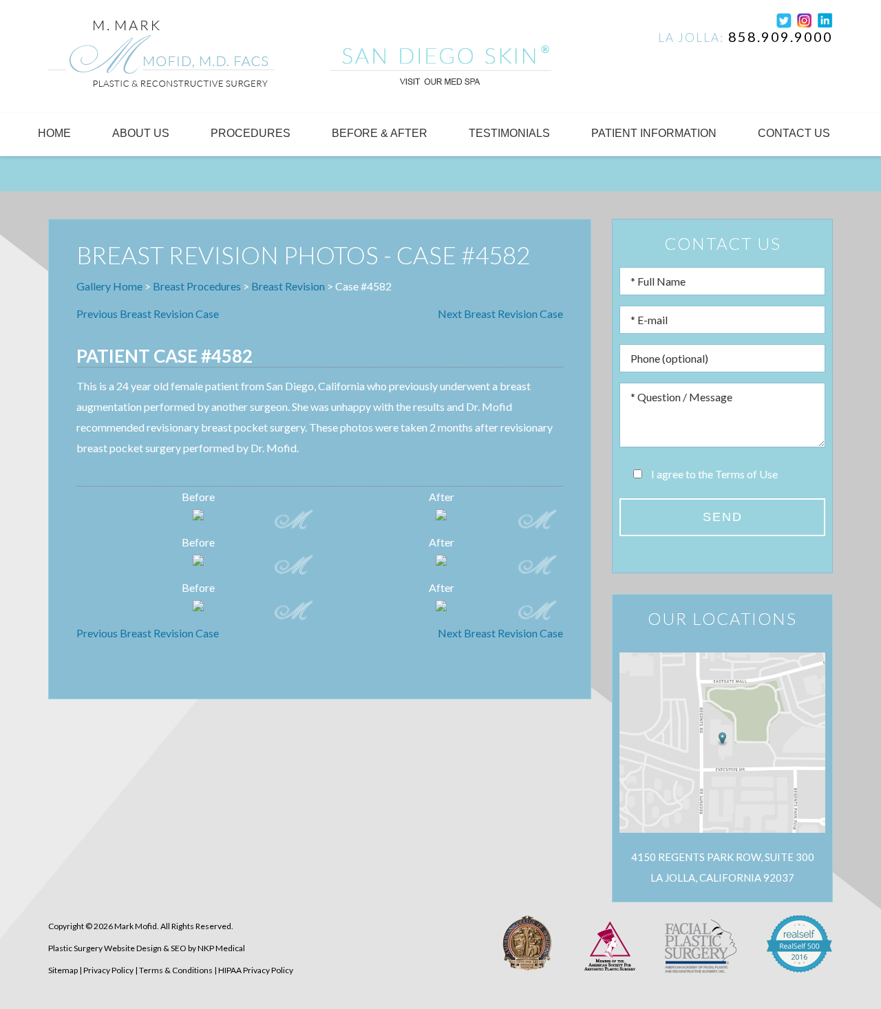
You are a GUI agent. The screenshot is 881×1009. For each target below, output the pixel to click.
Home (54, 133)
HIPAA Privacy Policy (255, 970)
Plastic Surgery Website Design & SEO (117, 948)
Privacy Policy (108, 970)
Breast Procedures (197, 286)
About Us (140, 133)
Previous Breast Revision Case (147, 313)
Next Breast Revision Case (500, 313)
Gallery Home (109, 286)
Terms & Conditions (176, 970)
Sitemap (63, 970)
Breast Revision (288, 286)
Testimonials (509, 133)
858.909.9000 (780, 36)
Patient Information (654, 133)
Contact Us (794, 133)
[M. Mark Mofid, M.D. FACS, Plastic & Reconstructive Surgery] (161, 59)
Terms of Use (746, 473)
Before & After (379, 133)
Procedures (250, 133)
